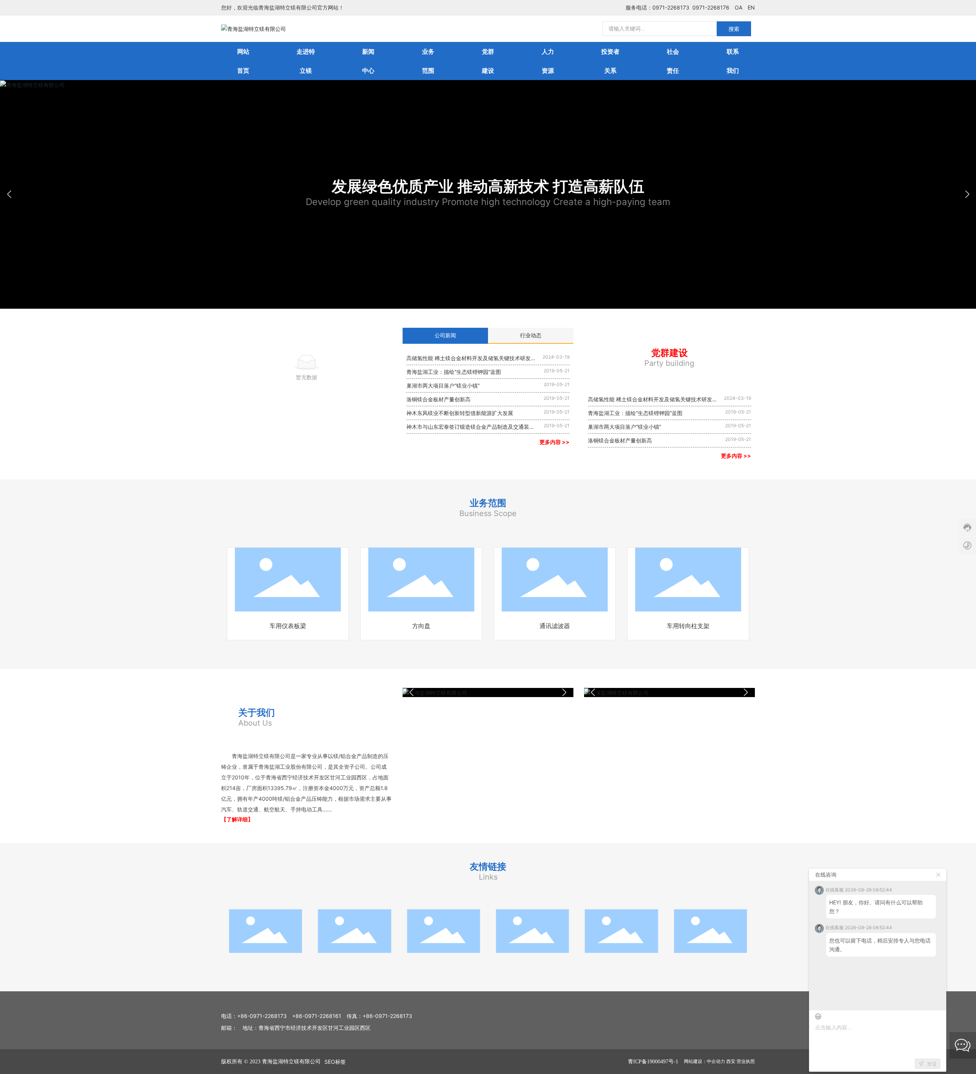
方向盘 (421, 626)
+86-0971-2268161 (316, 1016)
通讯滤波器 (554, 626)
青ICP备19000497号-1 (653, 1061)
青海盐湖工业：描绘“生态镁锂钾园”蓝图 (453, 372)
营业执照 (746, 1061)
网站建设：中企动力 (704, 1061)
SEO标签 (335, 1061)
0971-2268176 (710, 7)
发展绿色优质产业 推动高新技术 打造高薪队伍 (488, 186)
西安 (730, 1061)
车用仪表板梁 (288, 626)
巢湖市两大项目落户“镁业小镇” (443, 385)
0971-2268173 (670, 7)
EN (751, 7)
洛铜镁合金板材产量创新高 (438, 399)
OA (738, 7)
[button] (967, 194)
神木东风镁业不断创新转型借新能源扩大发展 (459, 413)
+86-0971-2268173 (262, 1016)
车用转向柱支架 (688, 626)
